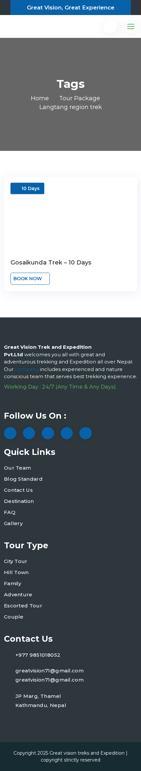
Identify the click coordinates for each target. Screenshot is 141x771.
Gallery (13, 523)
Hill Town (16, 572)
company (27, 369)
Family (12, 583)
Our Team (17, 468)
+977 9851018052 (38, 655)
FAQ (9, 512)
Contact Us (18, 490)
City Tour (16, 561)
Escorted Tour (23, 605)
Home (40, 98)
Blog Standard (23, 479)
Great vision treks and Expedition (87, 753)
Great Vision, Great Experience (70, 7)
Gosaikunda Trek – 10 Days (50, 262)
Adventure (18, 594)
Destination (19, 501)
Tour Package (79, 98)
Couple (14, 617)
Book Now (28, 278)
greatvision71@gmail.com (49, 670)
